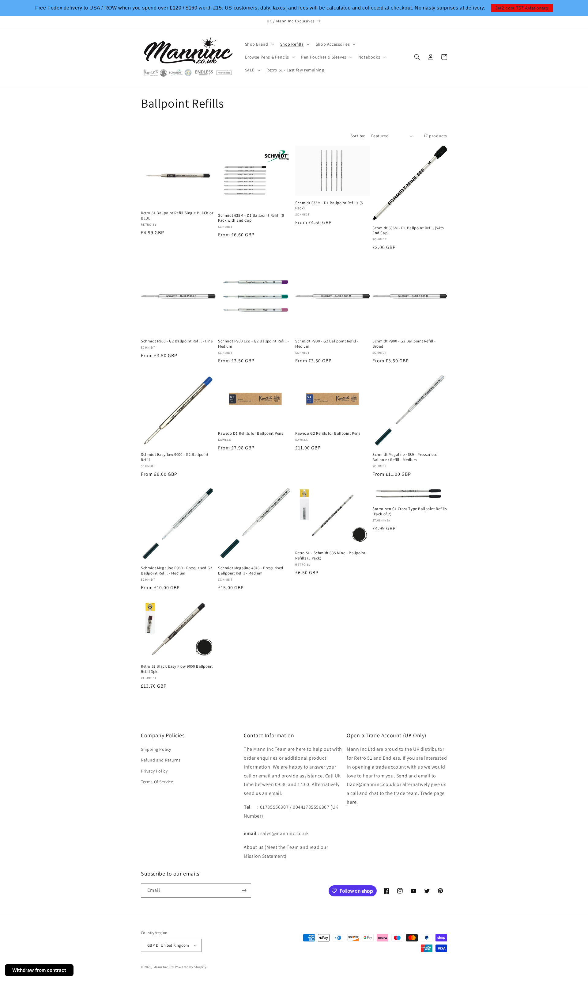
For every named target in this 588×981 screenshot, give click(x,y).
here (351, 802)
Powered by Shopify (190, 967)
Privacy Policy (154, 771)
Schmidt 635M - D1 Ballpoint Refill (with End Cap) (408, 231)
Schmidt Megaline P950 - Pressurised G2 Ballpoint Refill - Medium (176, 571)
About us (254, 847)
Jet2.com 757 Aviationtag (521, 8)
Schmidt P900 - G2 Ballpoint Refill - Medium (327, 344)
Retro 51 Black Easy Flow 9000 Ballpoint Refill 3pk (177, 669)
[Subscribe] (244, 890)
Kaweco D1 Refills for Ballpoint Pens (250, 433)
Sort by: (357, 136)
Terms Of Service (157, 781)
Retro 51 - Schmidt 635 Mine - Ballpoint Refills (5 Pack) (330, 556)
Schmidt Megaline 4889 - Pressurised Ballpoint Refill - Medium (405, 457)
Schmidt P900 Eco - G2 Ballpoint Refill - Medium (253, 344)
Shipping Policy (156, 749)
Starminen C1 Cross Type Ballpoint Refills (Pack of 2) (409, 512)
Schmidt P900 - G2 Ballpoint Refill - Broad (404, 344)
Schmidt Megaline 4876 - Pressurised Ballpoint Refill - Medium (250, 571)
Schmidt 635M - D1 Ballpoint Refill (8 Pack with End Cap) (251, 218)
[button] (259, 44)
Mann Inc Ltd (163, 967)
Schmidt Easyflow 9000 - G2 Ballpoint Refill (175, 457)
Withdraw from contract (39, 970)
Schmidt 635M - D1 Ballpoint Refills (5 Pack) (329, 206)
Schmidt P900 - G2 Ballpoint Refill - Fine (177, 341)
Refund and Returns (161, 760)
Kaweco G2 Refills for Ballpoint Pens (327, 433)
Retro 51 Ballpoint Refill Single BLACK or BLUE (177, 216)
